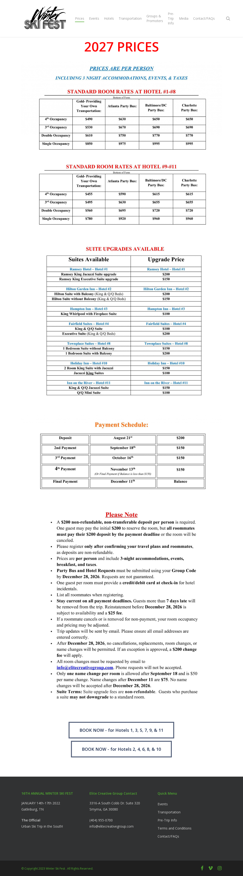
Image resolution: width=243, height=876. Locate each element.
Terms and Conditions (175, 828)
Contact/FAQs (168, 836)
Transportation (169, 812)
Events (163, 804)
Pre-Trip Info (167, 820)
